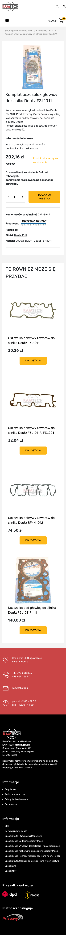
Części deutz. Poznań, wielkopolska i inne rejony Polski (32, 856)
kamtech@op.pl (20, 687)
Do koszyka (33, 360)
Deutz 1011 (20, 235)
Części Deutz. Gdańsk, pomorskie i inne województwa (32, 861)
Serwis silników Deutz (16, 831)
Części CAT (10, 866)
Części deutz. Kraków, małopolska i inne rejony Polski (31, 851)
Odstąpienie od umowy (16, 799)
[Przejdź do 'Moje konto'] (64, 7)
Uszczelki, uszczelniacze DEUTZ (38, 30)
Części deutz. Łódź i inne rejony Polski (24, 841)
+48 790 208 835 (22, 673)
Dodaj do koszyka (44, 196)
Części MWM (11, 871)
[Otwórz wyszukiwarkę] (57, 6)
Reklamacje (11, 804)
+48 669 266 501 (21, 676)
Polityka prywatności (15, 794)
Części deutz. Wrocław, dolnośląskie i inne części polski (32, 846)
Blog (7, 826)
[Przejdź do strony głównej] (10, 6)
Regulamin (10, 789)
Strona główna (12, 30)
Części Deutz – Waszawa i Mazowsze (23, 836)
